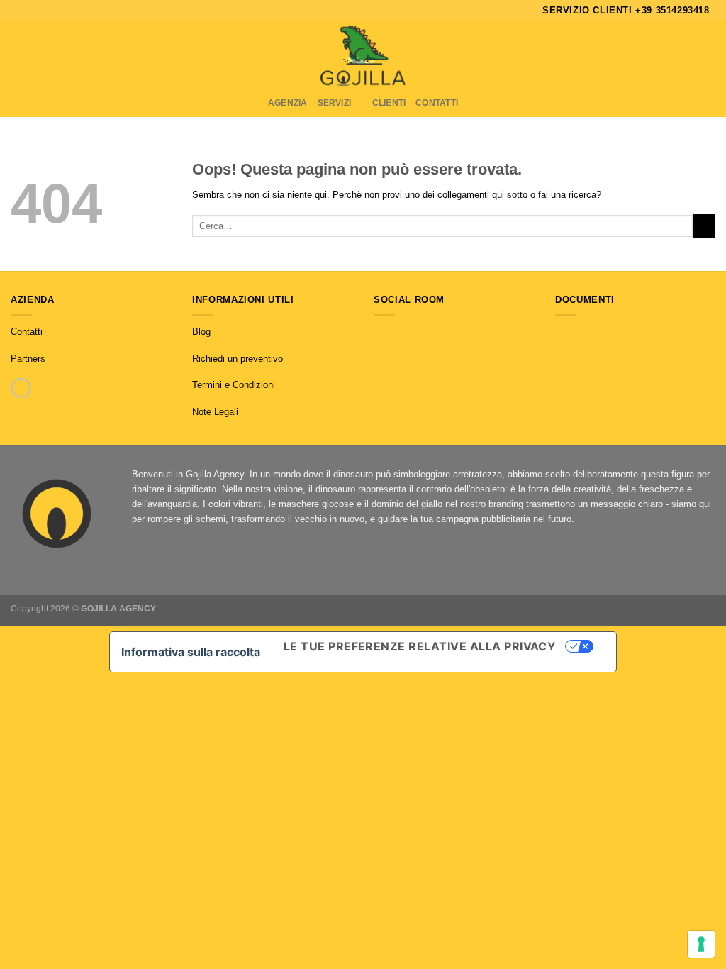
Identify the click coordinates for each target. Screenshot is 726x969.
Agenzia (288, 102)
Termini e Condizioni (233, 385)
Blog (201, 331)
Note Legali (215, 411)
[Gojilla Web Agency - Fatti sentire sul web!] (363, 55)
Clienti (389, 102)
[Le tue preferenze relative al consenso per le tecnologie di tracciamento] (701, 944)
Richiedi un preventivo (237, 358)
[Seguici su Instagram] (394, 332)
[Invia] (704, 225)
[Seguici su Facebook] (380, 332)
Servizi (335, 102)
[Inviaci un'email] (408, 332)
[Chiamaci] (20, 387)
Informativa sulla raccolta (190, 652)
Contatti (436, 102)
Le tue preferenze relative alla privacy (420, 646)
